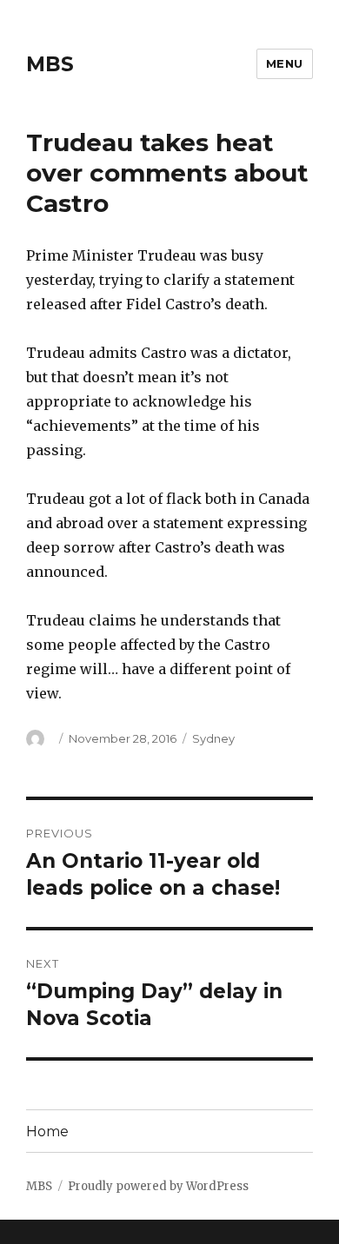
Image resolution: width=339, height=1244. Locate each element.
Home (47, 1131)
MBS (50, 64)
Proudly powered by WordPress (158, 1186)
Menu (284, 63)
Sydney (213, 738)
